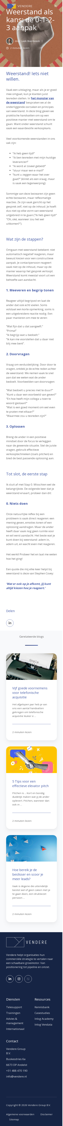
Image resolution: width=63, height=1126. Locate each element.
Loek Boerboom (30, 41)
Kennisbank (42, 1007)
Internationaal (15, 1029)
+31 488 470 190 (16, 1070)
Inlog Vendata (43, 1024)
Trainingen (13, 1013)
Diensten (13, 999)
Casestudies (42, 1013)
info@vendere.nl (16, 1076)
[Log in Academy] (28, 979)
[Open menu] (55, 6)
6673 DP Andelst (16, 1065)
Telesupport (14, 1007)
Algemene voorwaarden (20, 1114)
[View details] (10, 979)
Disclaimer (46, 1114)
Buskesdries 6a (16, 1059)
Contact (12, 1041)
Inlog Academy (44, 1019)
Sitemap (14, 1119)
